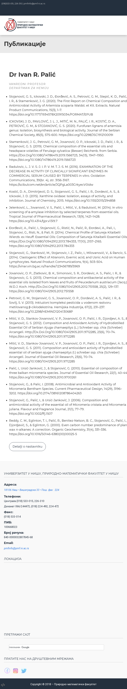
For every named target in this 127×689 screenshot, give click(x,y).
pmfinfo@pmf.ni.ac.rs (34, 3)
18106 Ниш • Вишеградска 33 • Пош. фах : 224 (31, 490)
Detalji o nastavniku (27, 446)
